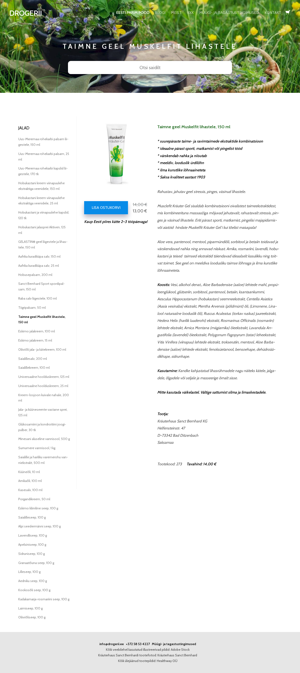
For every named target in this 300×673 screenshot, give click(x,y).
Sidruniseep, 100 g (31, 554)
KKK (190, 12)
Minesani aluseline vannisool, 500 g (44, 439)
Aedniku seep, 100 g (32, 581)
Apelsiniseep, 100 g (32, 544)
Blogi (160, 12)
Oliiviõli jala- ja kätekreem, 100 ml (42, 349)
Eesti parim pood (132, 12)
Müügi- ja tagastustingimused (229, 12)
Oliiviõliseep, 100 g (31, 617)
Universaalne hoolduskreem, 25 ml (43, 386)
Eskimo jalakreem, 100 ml (36, 331)
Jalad (23, 128)
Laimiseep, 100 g (30, 608)
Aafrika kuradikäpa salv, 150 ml (39, 256)
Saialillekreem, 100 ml (34, 367)
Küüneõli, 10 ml (29, 472)
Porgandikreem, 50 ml (34, 499)
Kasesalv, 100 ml (30, 490)
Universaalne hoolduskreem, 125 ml (43, 377)
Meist (176, 12)
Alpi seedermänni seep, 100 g (39, 526)
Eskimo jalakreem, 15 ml (35, 340)
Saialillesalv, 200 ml (32, 359)
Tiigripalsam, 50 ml (32, 307)
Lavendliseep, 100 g (32, 535)
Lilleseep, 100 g (29, 572)
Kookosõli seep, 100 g (34, 590)
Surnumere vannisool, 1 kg (36, 448)
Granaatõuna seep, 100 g (36, 563)
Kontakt (273, 12)
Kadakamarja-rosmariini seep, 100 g (43, 599)
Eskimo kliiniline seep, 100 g (38, 508)
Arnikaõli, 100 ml (30, 481)
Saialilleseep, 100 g (32, 517)
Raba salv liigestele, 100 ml (37, 298)
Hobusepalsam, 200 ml (35, 275)
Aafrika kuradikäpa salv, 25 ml (38, 265)
